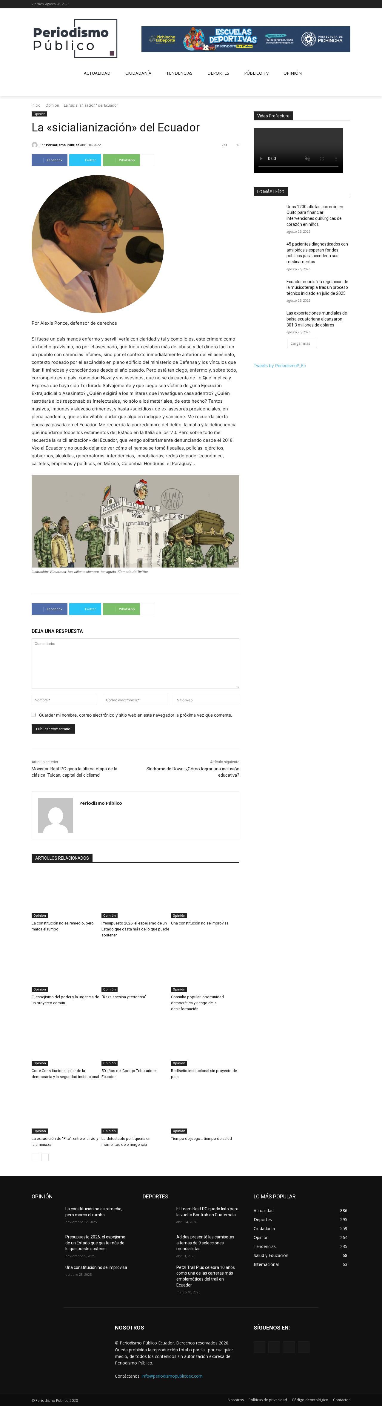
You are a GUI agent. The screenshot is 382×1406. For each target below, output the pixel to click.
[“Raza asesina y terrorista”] (135, 968)
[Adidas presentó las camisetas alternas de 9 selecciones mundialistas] (157, 1244)
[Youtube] (347, 4)
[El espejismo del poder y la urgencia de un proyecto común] (66, 968)
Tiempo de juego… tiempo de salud (201, 1138)
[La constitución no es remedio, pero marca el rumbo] (66, 894)
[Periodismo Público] (35, 145)
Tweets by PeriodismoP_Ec (280, 365)
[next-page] (45, 1157)
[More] (148, 160)
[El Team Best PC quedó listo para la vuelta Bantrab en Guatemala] (157, 1216)
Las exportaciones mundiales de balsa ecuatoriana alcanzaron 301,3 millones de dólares (316, 319)
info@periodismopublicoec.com (172, 1376)
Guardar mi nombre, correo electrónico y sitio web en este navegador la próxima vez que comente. (135, 714)
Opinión (52, 105)
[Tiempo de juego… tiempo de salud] (205, 1110)
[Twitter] (338, 4)
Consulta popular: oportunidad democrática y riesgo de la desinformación (197, 1003)
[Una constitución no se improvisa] (205, 894)
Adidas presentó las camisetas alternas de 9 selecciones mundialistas (205, 1243)
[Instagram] (330, 4)
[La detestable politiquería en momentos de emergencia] (135, 1110)
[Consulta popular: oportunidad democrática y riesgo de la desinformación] (205, 968)
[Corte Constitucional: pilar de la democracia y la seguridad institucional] (66, 1042)
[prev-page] (35, 1157)
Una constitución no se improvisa (200, 923)
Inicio (36, 105)
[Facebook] (322, 4)
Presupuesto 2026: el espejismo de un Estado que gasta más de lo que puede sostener (135, 929)
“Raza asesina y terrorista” (124, 997)
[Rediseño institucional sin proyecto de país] (205, 1042)
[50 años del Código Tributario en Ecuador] (135, 1042)
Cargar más (300, 343)
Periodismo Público (62, 144)
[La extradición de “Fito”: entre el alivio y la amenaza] (66, 1110)
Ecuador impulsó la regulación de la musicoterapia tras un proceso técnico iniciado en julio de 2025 (317, 287)
